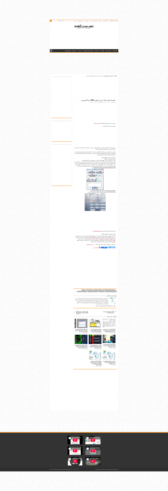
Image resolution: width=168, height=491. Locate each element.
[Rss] (63, 21)
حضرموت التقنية (84, 25)
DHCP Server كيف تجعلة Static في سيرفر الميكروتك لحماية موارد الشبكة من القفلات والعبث (95, 363)
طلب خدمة (86, 20)
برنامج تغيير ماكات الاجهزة (98, 290)
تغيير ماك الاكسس (89, 290)
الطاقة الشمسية (68, 50)
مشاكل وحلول (106, 75)
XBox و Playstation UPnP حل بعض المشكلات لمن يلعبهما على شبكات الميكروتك (81, 346)
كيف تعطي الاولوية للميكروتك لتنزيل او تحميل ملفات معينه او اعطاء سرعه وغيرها (81, 330)
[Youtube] (58, 21)
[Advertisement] (84, 38)
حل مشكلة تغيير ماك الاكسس (92, 291)
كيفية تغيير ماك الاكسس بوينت (82, 291)
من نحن (91, 20)
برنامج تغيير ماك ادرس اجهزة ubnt (109, 290)
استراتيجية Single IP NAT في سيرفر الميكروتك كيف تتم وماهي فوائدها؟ (109, 362)
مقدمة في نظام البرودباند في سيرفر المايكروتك (108, 311)
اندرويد (101, 50)
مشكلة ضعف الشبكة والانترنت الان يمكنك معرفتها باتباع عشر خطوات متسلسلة (109, 345)
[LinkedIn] (59, 21)
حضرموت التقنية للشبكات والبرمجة (111, 291)
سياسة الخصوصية (80, 20)
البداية (115, 75)
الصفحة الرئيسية (105, 20)
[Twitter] (61, 21)
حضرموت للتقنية (101, 291)
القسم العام (95, 20)
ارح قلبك (100, 20)
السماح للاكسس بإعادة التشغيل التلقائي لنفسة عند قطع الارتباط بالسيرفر (82, 312)
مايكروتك (111, 75)
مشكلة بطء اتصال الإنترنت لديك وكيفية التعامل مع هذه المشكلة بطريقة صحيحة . (95, 330)
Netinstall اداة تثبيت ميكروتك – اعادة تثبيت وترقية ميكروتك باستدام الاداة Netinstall (109, 330)
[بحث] (51, 21)
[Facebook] (62, 21)
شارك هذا (96, 247)
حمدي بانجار (112, 102)
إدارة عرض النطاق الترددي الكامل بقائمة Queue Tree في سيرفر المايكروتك (95, 346)
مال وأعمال (74, 50)
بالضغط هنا (93, 237)
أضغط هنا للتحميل (96, 231)
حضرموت (83, 290)
